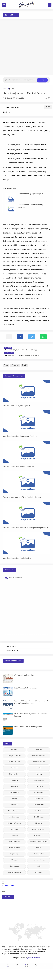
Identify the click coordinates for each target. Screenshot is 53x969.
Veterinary (14, 786)
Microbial (14, 860)
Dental (39, 768)
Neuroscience (39, 780)
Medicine (39, 750)
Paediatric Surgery (38, 829)
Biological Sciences (14, 756)
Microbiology (38, 793)
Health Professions (14, 823)
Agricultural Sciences (38, 756)
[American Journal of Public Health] (26, 543)
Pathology (38, 872)
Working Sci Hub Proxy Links (24, 675)
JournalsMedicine (34, 958)
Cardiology (39, 799)
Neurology (14, 829)
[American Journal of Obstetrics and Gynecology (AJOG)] (26, 513)
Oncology (39, 866)
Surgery (14, 799)
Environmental (39, 805)
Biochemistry (14, 793)
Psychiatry (38, 811)
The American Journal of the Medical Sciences (22, 497)
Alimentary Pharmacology (39, 842)
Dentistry (14, 768)
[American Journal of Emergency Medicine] (26, 421)
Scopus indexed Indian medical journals (28, 727)
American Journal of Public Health (17, 558)
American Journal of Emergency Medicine (30, 206)
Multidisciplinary (39, 762)
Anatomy (14, 805)
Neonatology (14, 866)
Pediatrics (14, 836)
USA (25, 365)
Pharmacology (14, 774)
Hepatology (14, 854)
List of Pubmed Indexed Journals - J (26, 688)
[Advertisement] (26, 47)
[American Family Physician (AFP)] (26, 391)
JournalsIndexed (8, 886)
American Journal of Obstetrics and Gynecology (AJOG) (25, 528)
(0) (49, 98)
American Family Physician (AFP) (30, 194)
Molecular (38, 823)
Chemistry (14, 780)
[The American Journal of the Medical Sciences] (26, 482)
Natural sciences (39, 860)
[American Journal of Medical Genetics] (26, 452)
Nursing (39, 774)
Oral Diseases (39, 817)
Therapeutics (38, 836)
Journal (11, 89)
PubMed (14, 750)
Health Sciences (12, 651)
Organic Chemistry (14, 872)
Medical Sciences (14, 811)
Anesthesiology (14, 817)
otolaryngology (14, 842)
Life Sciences (11, 646)
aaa (5, 89)
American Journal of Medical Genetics (18, 467)
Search (42, 80)
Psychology (39, 786)
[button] (20, 336)
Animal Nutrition (14, 848)
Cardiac (38, 848)
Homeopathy (38, 854)
